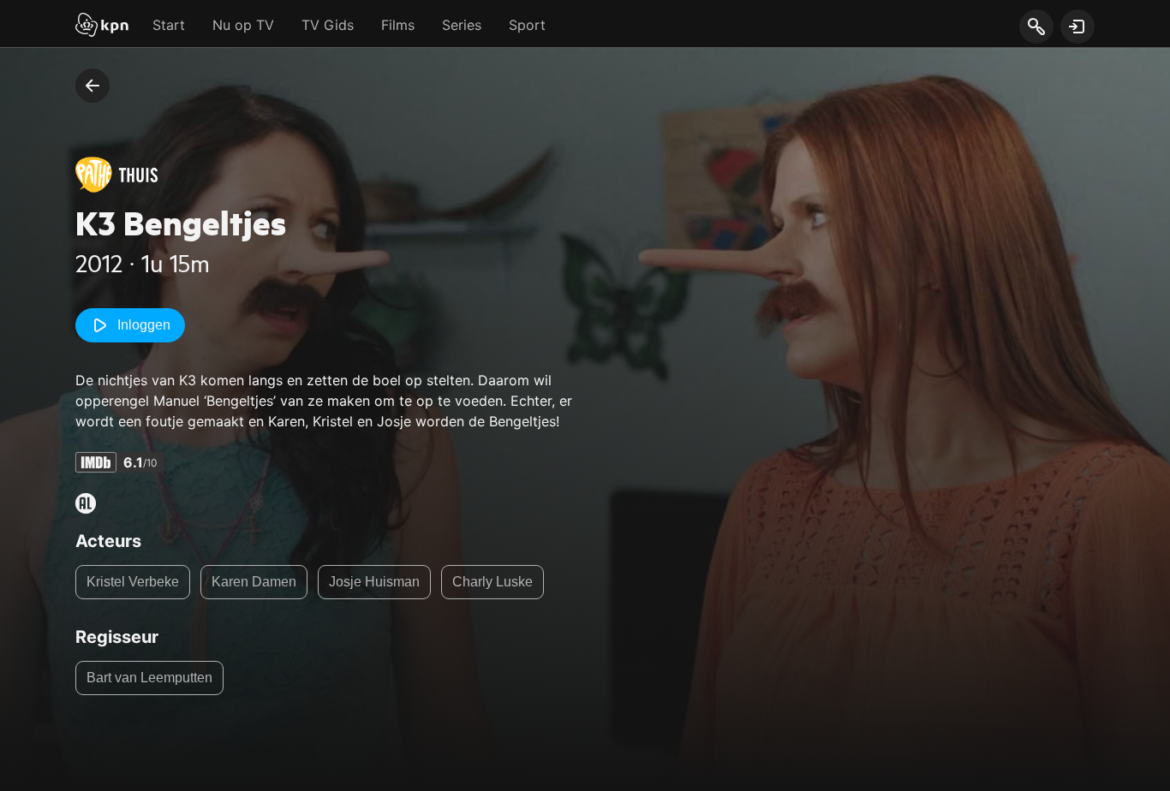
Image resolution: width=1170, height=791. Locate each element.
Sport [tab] (527, 24)
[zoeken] (1036, 27)
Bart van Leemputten (149, 677)
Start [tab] (168, 24)
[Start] (102, 26)
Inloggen (143, 325)
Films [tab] (398, 24)
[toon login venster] (1077, 26)
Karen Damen (254, 581)
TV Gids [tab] (327, 24)
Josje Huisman (374, 581)
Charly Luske (492, 581)
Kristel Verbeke (133, 581)
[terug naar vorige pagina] (92, 85)
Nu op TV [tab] (243, 24)
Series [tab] (461, 24)
